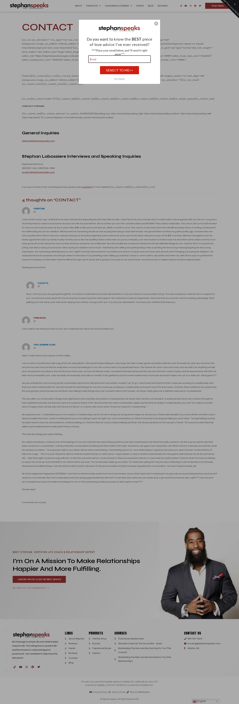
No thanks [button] (119, 78)
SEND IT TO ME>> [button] (119, 70)
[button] (156, 23)
